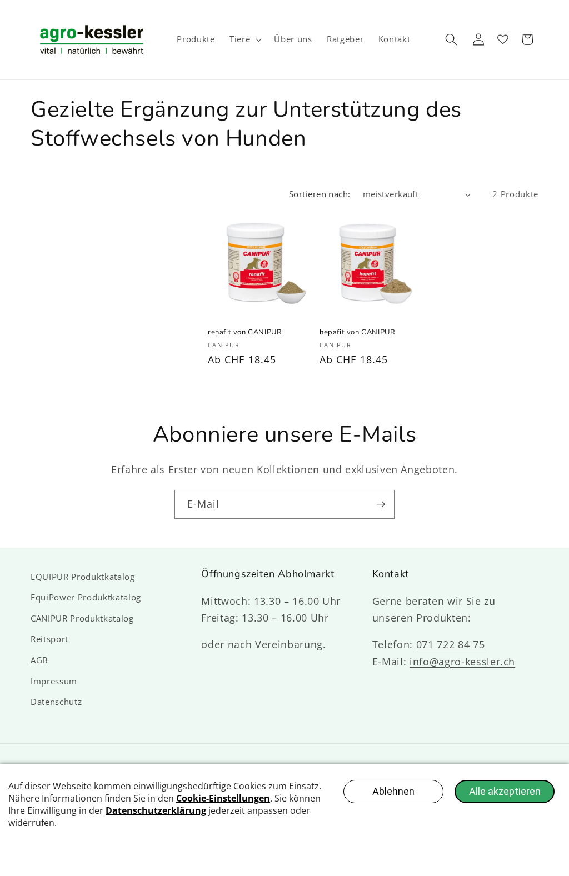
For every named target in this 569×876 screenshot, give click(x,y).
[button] (244, 39)
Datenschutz (56, 702)
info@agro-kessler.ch (462, 661)
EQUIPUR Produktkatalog (83, 577)
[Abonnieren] (380, 504)
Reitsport (49, 639)
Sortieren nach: (320, 194)
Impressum (54, 681)
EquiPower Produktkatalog (86, 597)
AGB (39, 660)
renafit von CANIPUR (245, 332)
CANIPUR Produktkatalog (82, 618)
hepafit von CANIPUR (357, 332)
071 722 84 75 (450, 644)
